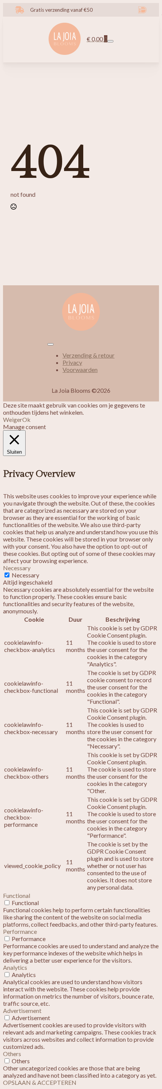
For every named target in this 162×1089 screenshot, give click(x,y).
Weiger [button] (12, 419)
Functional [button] (16, 895)
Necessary (25, 575)
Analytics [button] (15, 967)
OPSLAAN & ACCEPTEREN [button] (39, 1082)
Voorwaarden (80, 369)
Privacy (72, 362)
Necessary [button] (17, 567)
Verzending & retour (89, 355)
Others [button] (12, 1053)
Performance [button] (20, 931)
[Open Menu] (110, 41)
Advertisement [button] (22, 1010)
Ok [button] (26, 419)
